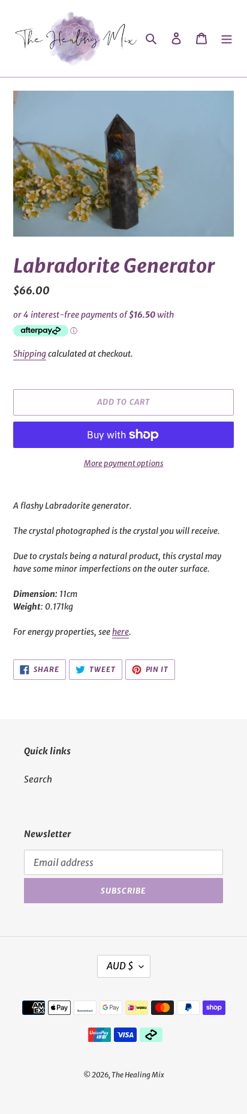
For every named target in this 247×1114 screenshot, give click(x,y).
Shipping (29, 353)
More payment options (124, 463)
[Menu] (226, 39)
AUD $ (120, 966)
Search (38, 779)
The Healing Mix (138, 1074)
